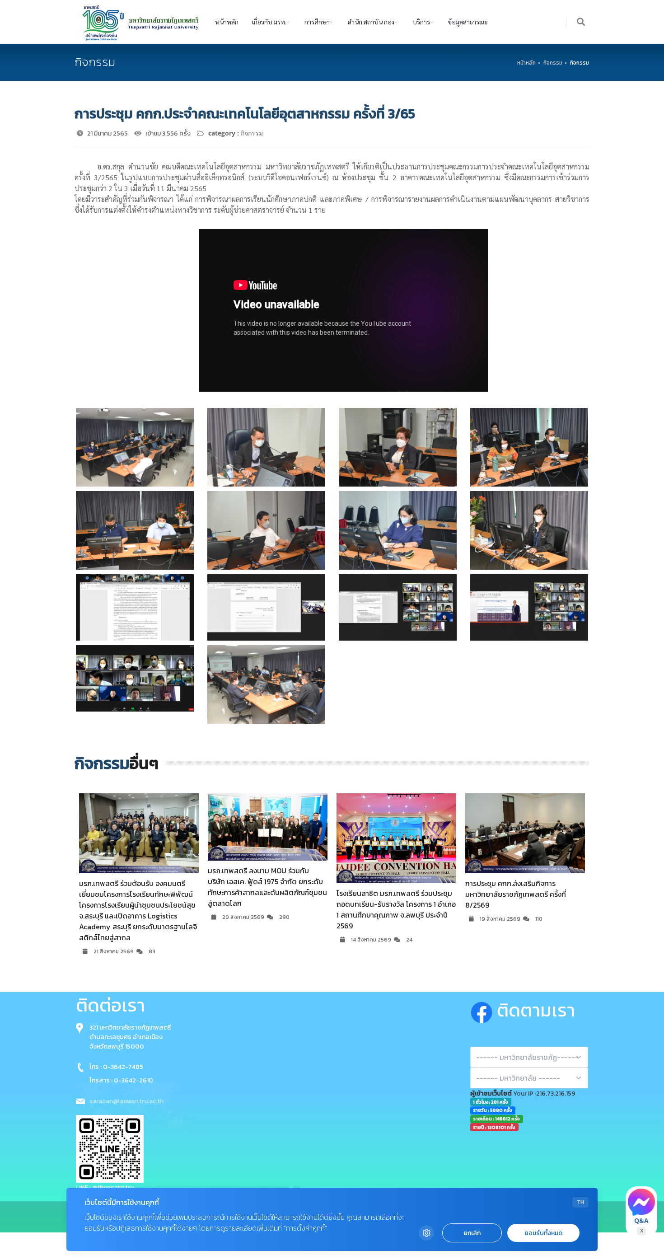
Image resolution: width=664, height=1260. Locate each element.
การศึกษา (317, 22)
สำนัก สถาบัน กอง (371, 22)
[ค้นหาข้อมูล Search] (581, 22)
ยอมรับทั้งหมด (543, 1233)
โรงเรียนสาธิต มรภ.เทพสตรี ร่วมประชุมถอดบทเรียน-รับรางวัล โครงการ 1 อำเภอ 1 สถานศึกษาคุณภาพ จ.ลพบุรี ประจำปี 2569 (292, 909)
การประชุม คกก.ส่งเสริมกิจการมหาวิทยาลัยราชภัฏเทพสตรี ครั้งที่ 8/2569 (412, 894)
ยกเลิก (472, 1233)
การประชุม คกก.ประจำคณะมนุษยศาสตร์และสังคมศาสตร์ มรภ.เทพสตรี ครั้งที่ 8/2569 (549, 894)
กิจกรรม (552, 63)
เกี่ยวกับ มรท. (269, 22)
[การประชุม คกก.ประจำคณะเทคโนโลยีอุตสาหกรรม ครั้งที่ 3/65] (135, 447)
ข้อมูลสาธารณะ (468, 22)
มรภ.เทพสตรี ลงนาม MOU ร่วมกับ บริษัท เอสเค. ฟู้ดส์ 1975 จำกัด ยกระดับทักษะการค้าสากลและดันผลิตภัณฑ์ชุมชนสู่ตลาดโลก (164, 887)
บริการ (421, 22)
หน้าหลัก (226, 22)
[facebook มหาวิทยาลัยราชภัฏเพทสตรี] (483, 1010)
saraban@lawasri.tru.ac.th (126, 1101)
